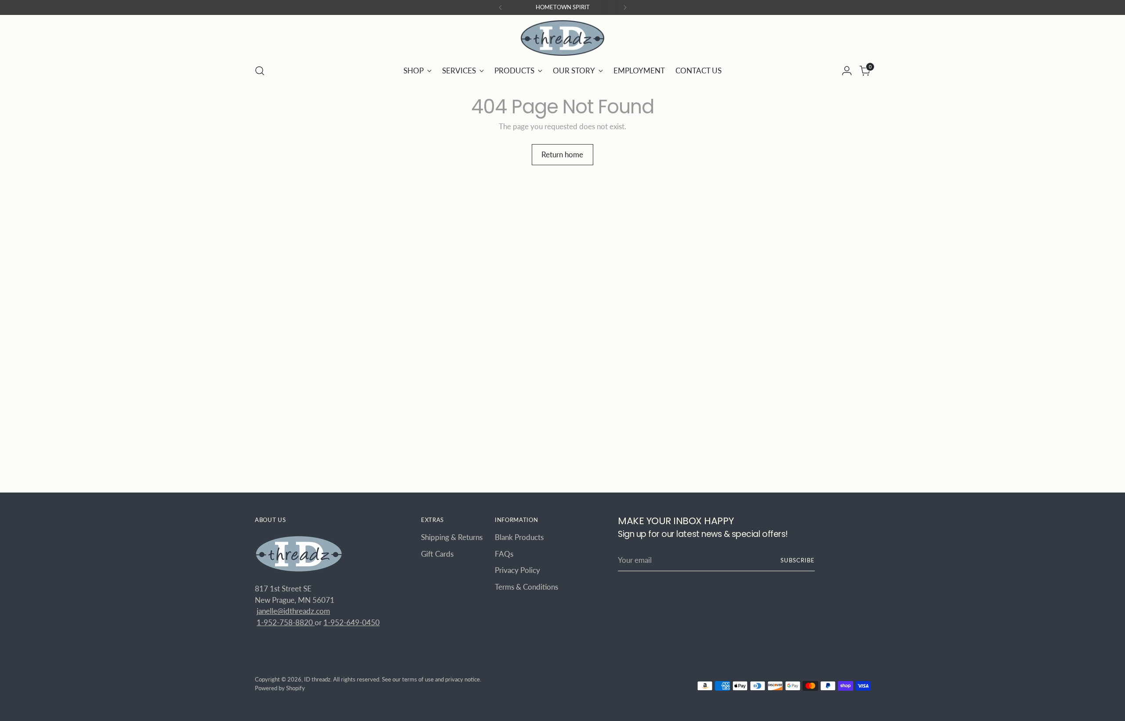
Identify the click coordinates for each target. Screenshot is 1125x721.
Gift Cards (437, 553)
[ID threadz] (562, 38)
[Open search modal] (260, 71)
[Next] (625, 7)
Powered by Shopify (280, 688)
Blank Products (519, 537)
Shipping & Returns (452, 537)
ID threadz (317, 679)
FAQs (504, 553)
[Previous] (500, 7)
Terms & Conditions (526, 586)
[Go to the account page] (847, 71)
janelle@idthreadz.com (293, 611)
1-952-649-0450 (351, 622)
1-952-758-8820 (286, 622)
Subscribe (797, 560)
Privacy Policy (517, 570)
